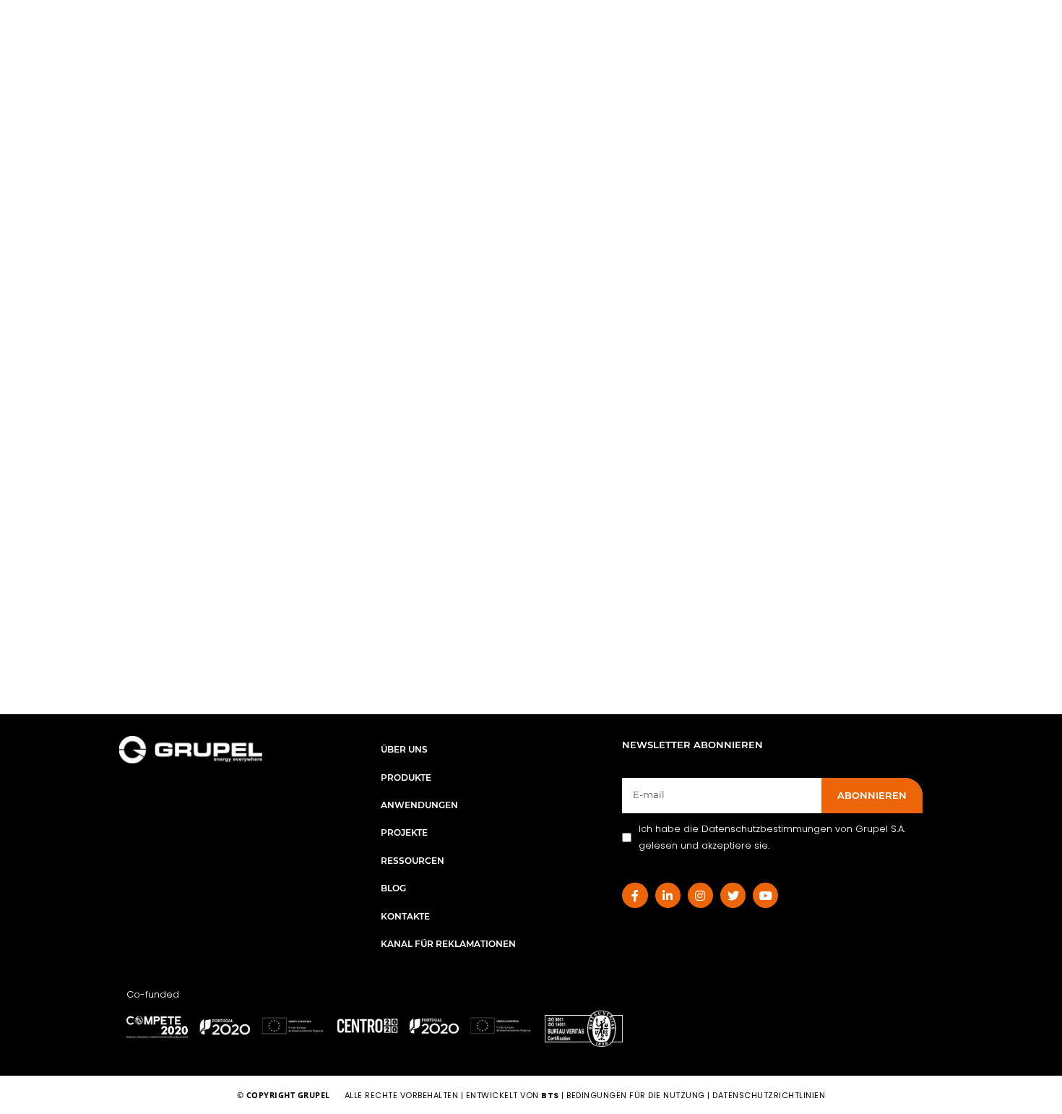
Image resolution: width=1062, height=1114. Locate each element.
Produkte (406, 777)
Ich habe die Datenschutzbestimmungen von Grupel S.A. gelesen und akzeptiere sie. (772, 837)
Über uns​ (404, 749)
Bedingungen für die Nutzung (635, 1095)
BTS (550, 1095)
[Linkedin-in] (668, 895)
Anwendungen (419, 805)
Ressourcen (412, 860)
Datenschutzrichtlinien (768, 1095)
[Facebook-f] (634, 895)
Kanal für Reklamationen (448, 943)
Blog (393, 888)
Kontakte (405, 916)
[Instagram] (700, 895)
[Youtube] (765, 895)
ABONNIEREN (872, 795)
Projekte (404, 832)
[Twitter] (733, 895)
